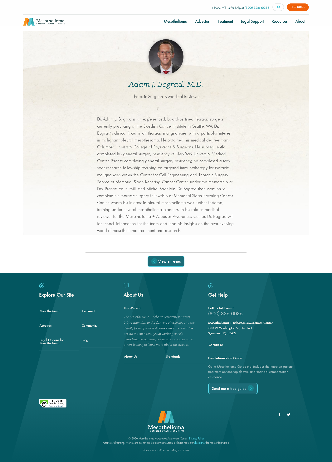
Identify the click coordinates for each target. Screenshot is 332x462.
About (300, 21)
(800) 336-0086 (257, 8)
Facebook (279, 414)
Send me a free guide (230, 388)
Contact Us (216, 345)
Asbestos (202, 21)
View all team (169, 261)
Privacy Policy (196, 438)
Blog (85, 340)
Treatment (225, 21)
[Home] (44, 23)
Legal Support (252, 21)
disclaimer (199, 442)
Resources (280, 21)
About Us (130, 356)
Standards (173, 356)
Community (89, 325)
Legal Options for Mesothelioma (52, 341)
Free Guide (298, 7)
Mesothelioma (175, 21)
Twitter (289, 414)
